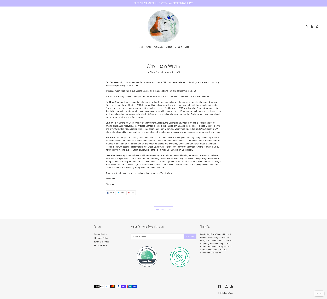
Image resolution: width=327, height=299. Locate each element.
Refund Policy (100, 234)
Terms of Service (101, 242)
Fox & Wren (228, 293)
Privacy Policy (100, 245)
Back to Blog (165, 209)
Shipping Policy (101, 238)
